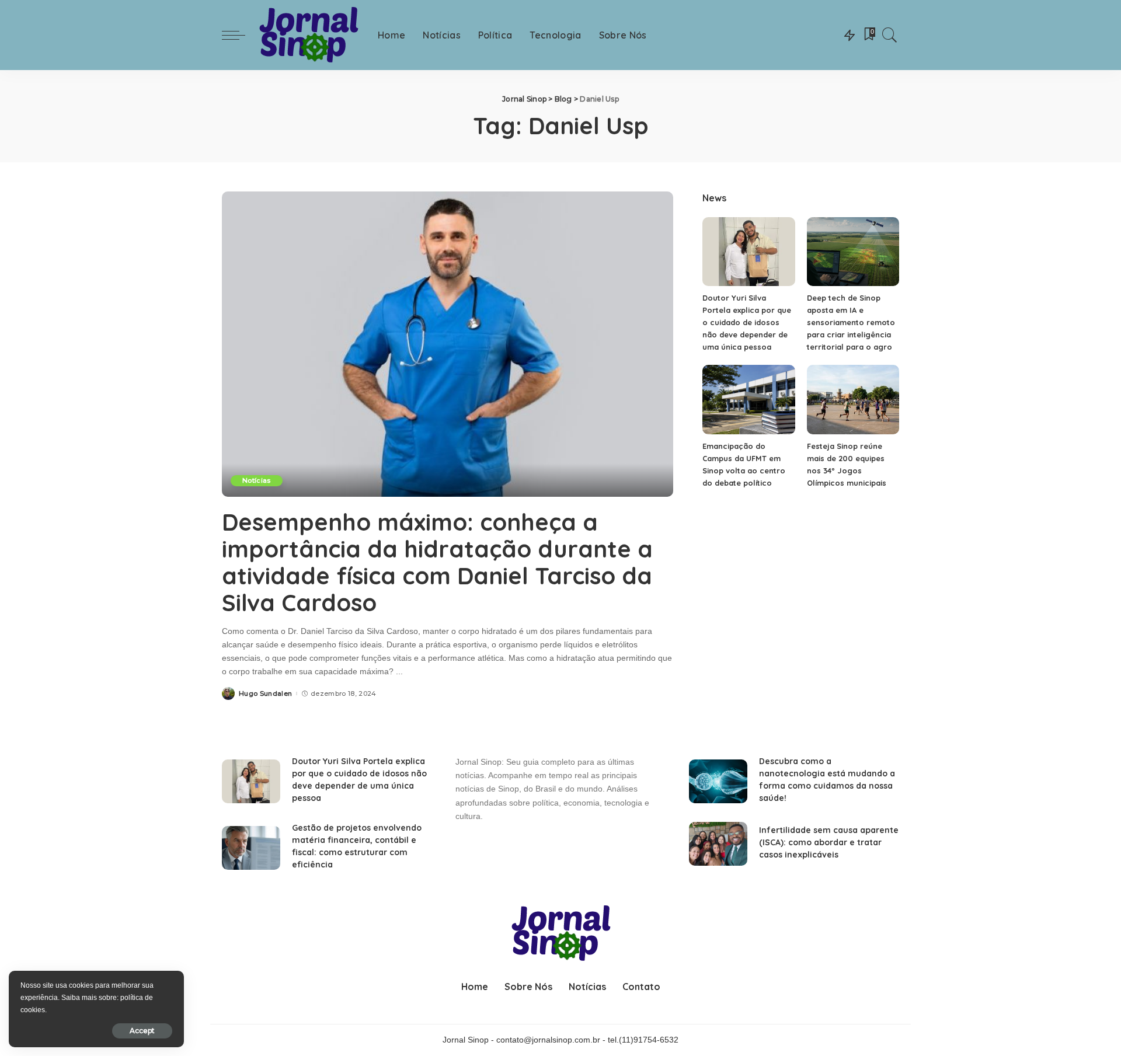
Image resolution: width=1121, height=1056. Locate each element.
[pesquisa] (889, 35)
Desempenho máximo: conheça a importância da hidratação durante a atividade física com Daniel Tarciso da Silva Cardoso (437, 562)
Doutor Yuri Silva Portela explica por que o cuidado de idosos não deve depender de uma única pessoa (746, 322)
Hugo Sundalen (265, 694)
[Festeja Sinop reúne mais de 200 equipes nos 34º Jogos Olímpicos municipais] (853, 399)
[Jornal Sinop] (308, 35)
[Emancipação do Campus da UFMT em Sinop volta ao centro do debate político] (748, 399)
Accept (142, 1030)
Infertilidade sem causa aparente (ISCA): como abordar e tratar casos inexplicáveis (829, 842)
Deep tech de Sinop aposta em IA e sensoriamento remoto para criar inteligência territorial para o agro (851, 322)
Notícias (256, 480)
